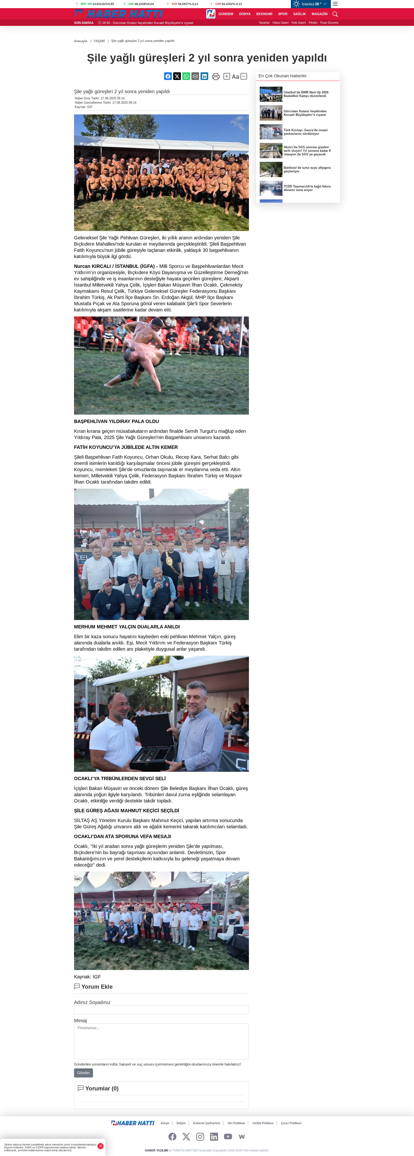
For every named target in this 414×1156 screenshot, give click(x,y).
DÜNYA (245, 14)
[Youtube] (228, 1137)
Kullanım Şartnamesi (206, 1123)
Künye (165, 1123)
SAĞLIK (299, 14)
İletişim (181, 1123)
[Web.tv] (241, 1137)
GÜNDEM (225, 14)
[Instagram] (200, 1137)
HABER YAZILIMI (156, 1150)
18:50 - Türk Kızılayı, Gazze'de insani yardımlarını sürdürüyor (144, 23)
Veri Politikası (236, 1123)
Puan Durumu (329, 22)
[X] (186, 1137)
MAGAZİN (320, 14)
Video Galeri (280, 22)
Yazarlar (264, 22)
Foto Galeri (299, 22)
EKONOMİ (264, 14)
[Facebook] (172, 1137)
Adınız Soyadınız (92, 1002)
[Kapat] (101, 1146)
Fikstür (313, 22)
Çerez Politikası (291, 1123)
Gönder (83, 1073)
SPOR (283, 14)
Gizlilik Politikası (263, 1123)
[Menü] (335, 4)
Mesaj (80, 1020)
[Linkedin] (214, 1137)
